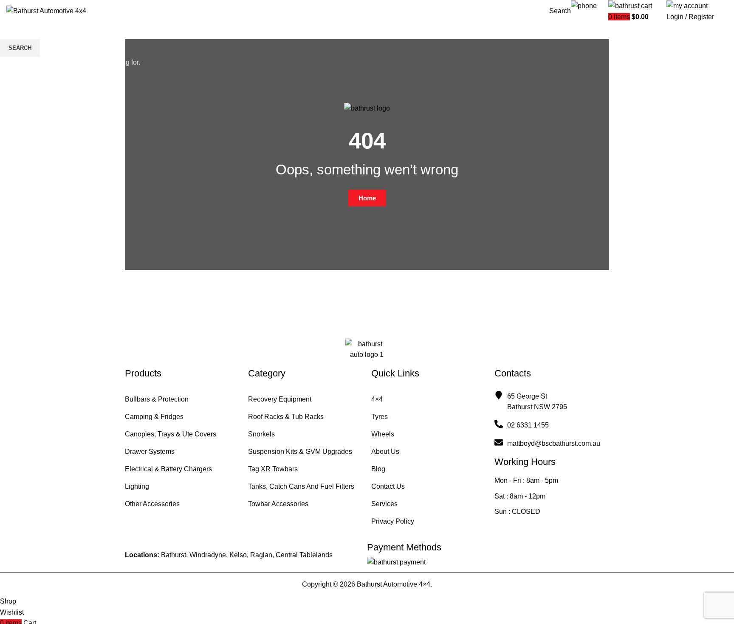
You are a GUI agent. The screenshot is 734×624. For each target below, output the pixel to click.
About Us (385, 451)
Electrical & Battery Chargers (168, 469)
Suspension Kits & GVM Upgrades (300, 451)
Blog (378, 469)
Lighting (137, 486)
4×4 (377, 399)
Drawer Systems (150, 451)
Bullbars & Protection (157, 399)
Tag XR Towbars (273, 469)
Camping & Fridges (154, 416)
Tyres (379, 416)
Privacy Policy (392, 521)
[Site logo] (46, 10)
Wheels (382, 434)
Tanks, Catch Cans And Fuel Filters (301, 486)
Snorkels (261, 434)
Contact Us (388, 486)
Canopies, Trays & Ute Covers (170, 434)
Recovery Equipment (279, 399)
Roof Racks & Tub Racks (286, 416)
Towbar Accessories (278, 503)
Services (384, 503)
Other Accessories (152, 503)
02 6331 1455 (589, 18)
